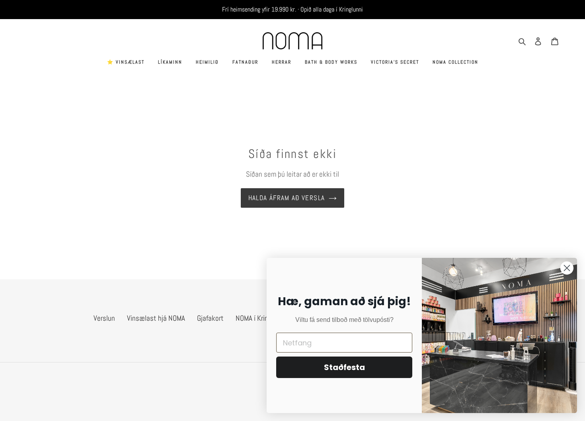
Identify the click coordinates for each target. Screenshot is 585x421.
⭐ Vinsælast (125, 62)
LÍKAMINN (170, 62)
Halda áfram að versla (286, 197)
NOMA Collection (455, 62)
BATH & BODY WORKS (331, 62)
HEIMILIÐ (207, 62)
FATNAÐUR (245, 62)
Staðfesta (344, 367)
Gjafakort (210, 318)
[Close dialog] (567, 268)
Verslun (104, 318)
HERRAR (281, 62)
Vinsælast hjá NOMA (156, 318)
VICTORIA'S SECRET (395, 62)
